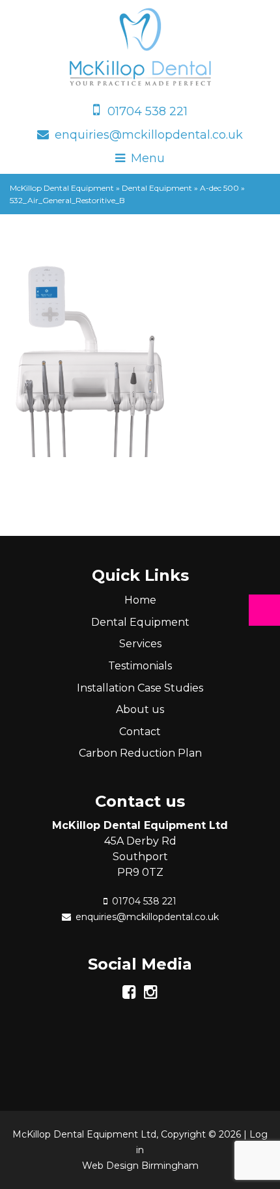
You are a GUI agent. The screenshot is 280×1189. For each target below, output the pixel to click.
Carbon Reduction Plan (140, 753)
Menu (148, 158)
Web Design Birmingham (140, 1165)
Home (140, 600)
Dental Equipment (140, 622)
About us (140, 709)
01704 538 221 (147, 111)
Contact (140, 731)
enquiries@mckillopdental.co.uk (149, 135)
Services (140, 643)
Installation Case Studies (140, 688)
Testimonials (140, 666)
